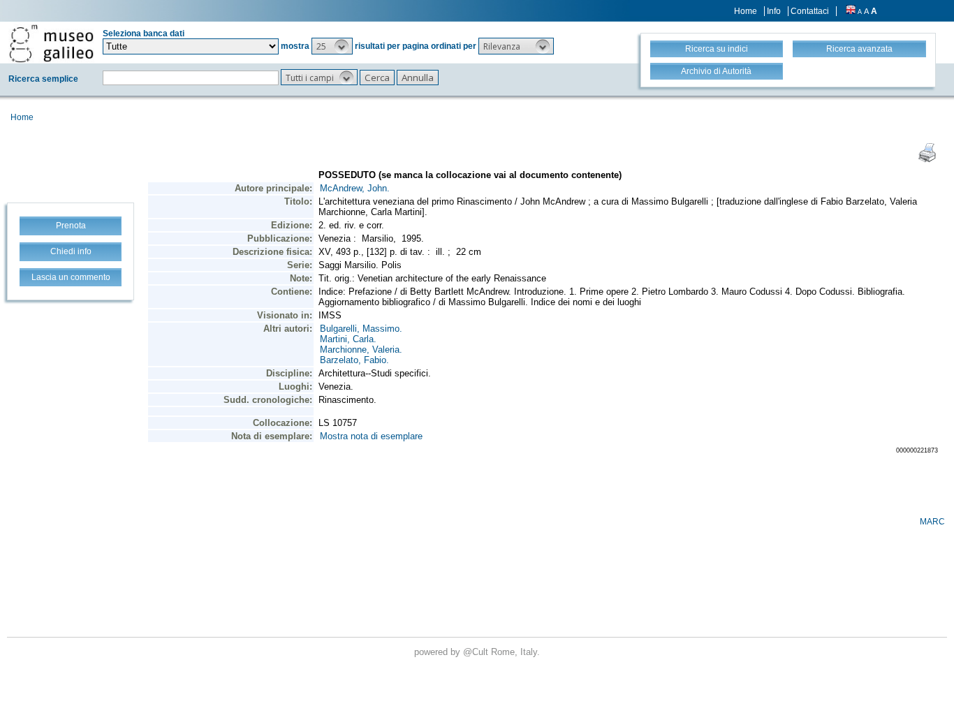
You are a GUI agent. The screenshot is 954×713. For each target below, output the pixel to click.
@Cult (477, 652)
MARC (932, 522)
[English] (851, 11)
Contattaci (810, 11)
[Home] (51, 43)
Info (774, 11)
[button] (332, 46)
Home (745, 11)
